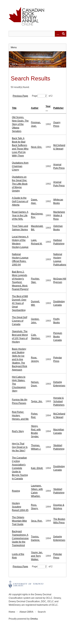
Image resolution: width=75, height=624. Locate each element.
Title (14, 108)
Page (35, 96)
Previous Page (20, 96)
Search (42, 611)
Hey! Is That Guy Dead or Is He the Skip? (20, 447)
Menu (14, 47)
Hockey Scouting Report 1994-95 (20, 507)
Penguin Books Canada (57, 336)
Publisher (58, 108)
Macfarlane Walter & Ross (59, 215)
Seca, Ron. (36, 520)
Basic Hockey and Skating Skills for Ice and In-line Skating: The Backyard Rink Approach (19, 359)
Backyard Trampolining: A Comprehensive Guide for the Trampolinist (20, 538)
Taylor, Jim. (36, 401)
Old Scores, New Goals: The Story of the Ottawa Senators (20, 124)
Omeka (34, 618)
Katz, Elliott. (37, 468)
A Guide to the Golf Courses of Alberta (20, 201)
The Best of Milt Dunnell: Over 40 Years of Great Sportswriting (20, 303)
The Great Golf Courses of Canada (19, 321)
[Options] (58, 34)
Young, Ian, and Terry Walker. (37, 556)
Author (34, 108)
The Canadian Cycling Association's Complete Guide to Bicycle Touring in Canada (20, 468)
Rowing (16, 491)
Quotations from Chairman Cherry (20, 166)
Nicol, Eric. (36, 147)
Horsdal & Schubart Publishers (58, 401)
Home (12, 611)
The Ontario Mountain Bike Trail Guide (19, 521)
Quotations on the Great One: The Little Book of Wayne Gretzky (20, 184)
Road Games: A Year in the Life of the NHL (20, 215)
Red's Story (18, 431)
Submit (63, 34)
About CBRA (26, 611)
